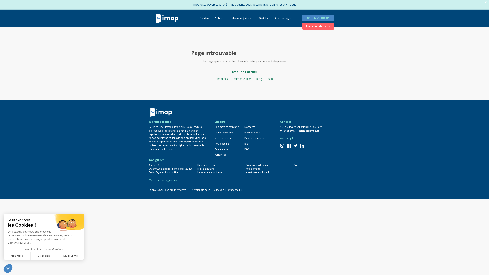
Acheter (220, 18)
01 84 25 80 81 (318, 18)
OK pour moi (70, 255)
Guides (264, 18)
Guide (270, 79)
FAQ (246, 149)
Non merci (17, 255)
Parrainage (282, 18)
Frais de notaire (205, 168)
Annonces (222, 79)
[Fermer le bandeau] (486, 2)
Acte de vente (253, 168)
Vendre (204, 18)
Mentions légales (201, 190)
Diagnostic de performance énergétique (171, 168)
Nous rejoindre (242, 18)
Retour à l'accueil (244, 72)
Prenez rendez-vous (318, 26)
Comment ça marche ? (227, 127)
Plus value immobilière (209, 172)
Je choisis (44, 255)
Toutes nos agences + (164, 180)
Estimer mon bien (224, 132)
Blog (259, 79)
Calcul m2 (154, 165)
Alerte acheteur (223, 138)
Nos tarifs (249, 127)
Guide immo (221, 149)
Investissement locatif (257, 172)
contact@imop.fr (308, 130)
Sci (295, 165)
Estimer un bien (242, 79)
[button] (8, 268)
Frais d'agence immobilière (163, 172)
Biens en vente (252, 132)
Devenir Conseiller (254, 138)
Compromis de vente (257, 165)
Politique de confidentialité (227, 190)
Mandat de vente (206, 165)
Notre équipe (222, 143)
